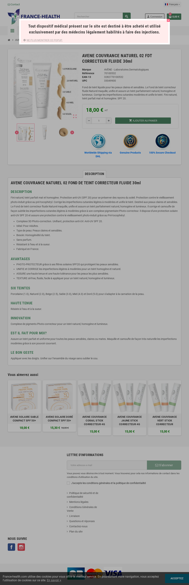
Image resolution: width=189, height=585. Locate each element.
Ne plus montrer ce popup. (45, 40)
